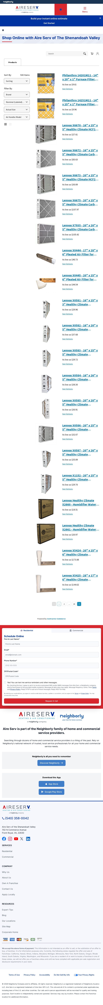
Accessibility (44, 975)
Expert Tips (7, 909)
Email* (6, 650)
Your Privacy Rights (86, 975)
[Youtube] (16, 839)
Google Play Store (53, 792)
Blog (4, 915)
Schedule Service (60, 11)
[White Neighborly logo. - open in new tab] (8, 2)
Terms (94, 687)
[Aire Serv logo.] (37, 717)
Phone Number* (10, 660)
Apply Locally (8, 894)
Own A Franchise (10, 883)
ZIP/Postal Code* (11, 671)
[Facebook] (4, 839)
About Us (6, 877)
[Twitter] (22, 839)
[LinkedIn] (28, 839)
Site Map (6, 926)
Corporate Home (10, 932)
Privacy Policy (15, 689)
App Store (53, 784)
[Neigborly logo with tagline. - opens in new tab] (72, 717)
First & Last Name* (12, 639)
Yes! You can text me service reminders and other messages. (32, 682)
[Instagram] (10, 839)
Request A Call (51, 701)
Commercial (78, 630)
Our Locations (8, 921)
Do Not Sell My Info (62, 975)
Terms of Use (14, 975)
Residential (28, 630)
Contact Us (7, 889)
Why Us (5, 872)
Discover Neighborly (50, 763)
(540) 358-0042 (17, 818)
